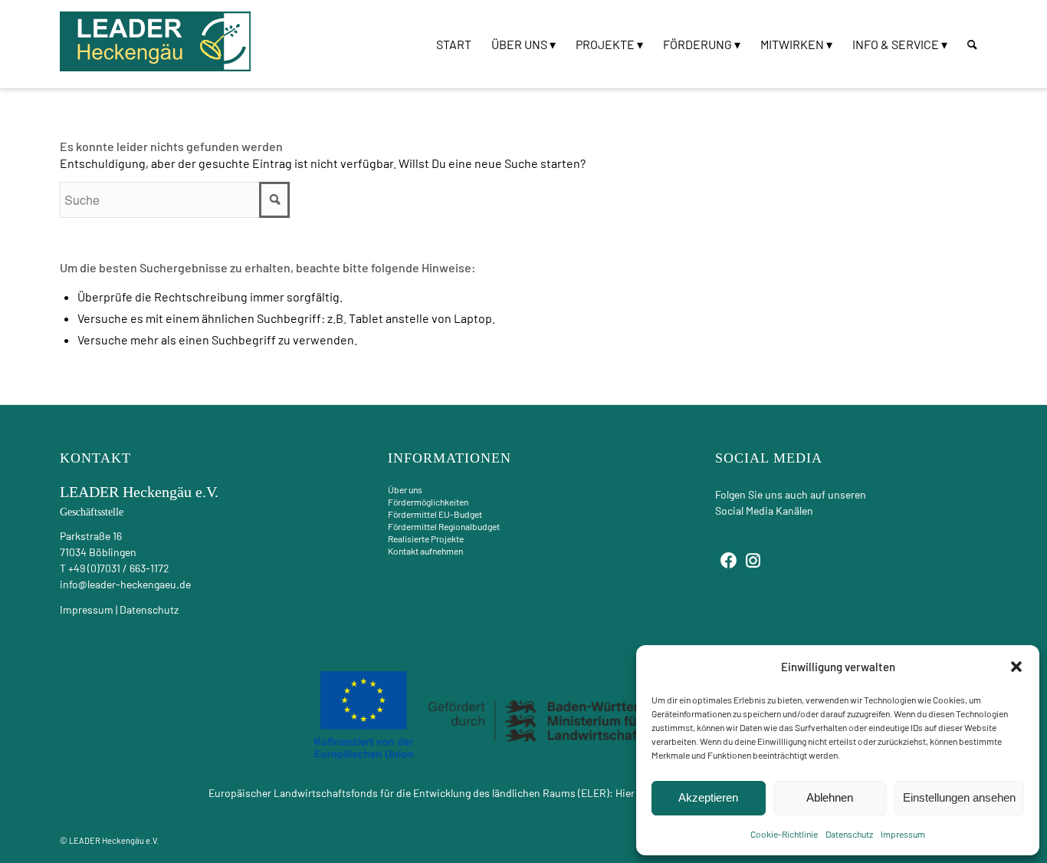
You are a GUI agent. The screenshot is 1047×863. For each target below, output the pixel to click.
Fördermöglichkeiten (428, 501)
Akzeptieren (708, 797)
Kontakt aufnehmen (425, 550)
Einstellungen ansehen (959, 797)
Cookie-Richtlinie (784, 833)
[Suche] (972, 44)
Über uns (405, 489)
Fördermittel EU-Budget (435, 514)
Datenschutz (849, 833)
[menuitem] (453, 44)
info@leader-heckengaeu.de (125, 584)
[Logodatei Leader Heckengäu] (155, 41)
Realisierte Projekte (426, 538)
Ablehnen (829, 797)
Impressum (903, 833)
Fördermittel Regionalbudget (444, 526)
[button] (1016, 666)
